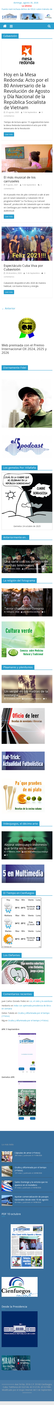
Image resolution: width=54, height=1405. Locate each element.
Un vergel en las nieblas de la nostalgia (26, 693)
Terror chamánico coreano (24, 608)
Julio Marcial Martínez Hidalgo (36, 852)
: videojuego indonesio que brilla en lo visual (25, 846)
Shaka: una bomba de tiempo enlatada (20, 9)
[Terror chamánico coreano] (27, 589)
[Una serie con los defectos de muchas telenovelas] (27, 546)
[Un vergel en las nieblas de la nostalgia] (27, 676)
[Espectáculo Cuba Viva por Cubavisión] (27, 228)
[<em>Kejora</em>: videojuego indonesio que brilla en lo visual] (27, 832)
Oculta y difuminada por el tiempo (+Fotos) (28, 1020)
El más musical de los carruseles (20, 179)
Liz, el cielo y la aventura (41, 1001)
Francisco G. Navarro (32, 698)
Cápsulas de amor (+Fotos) (27, 1152)
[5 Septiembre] (5, 26)
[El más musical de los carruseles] (27, 146)
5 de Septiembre (30, 112)
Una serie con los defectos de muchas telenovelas (26, 563)
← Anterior (8, 308)
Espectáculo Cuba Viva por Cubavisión (23, 267)
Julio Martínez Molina (32, 569)
